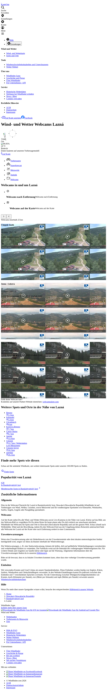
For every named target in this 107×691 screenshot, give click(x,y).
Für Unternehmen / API (16, 83)
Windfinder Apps (13, 76)
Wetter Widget (12, 67)
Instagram (38, 674)
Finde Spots (9, 472)
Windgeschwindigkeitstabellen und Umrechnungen (27, 64)
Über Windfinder (13, 80)
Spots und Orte (12, 56)
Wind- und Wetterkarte (15, 53)
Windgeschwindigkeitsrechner (13, 579)
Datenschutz (11, 110)
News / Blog (11, 96)
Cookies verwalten (14, 99)
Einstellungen (15, 44)
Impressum (10, 112)
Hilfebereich (42, 553)
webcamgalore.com (51, 402)
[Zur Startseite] (1, 2)
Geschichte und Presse (15, 78)
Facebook (28, 118)
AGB (8, 107)
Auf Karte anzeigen (13, 118)
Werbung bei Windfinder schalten (20, 94)
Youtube (37, 676)
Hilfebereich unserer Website (81, 589)
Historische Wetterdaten (16, 92)
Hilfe (11, 40)
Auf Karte (6, 154)
